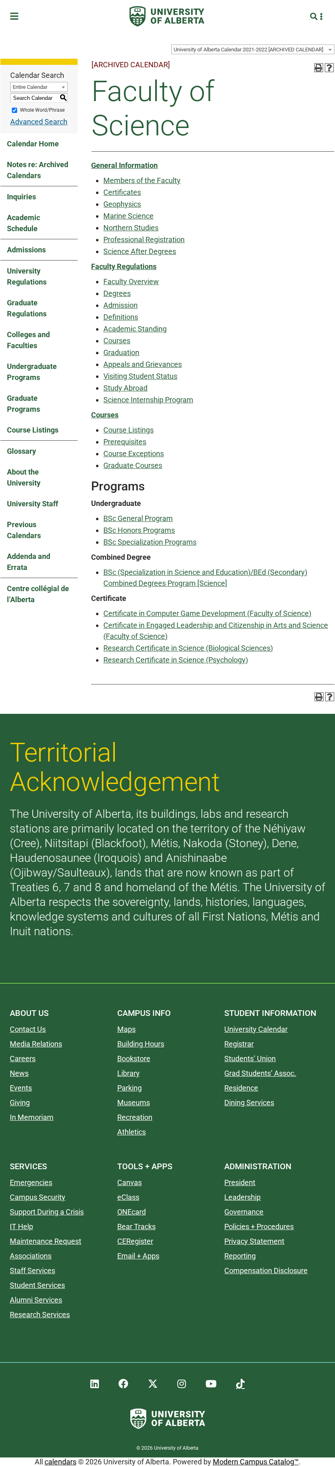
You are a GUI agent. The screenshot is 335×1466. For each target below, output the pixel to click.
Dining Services (249, 1102)
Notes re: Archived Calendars (37, 170)
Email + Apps (138, 1256)
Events (21, 1088)
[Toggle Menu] (17, 16)
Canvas (129, 1182)
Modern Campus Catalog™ (256, 1461)
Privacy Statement (254, 1241)
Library (128, 1073)
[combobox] (253, 49)
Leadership (242, 1197)
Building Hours (140, 1044)
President (239, 1182)
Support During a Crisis (47, 1212)
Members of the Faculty (142, 180)
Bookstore (133, 1058)
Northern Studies (131, 227)
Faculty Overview (131, 281)
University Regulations (27, 276)
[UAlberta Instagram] (181, 1384)
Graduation (121, 352)
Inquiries (21, 196)
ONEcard (131, 1212)
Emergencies (31, 1182)
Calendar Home (33, 143)
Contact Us (28, 1029)
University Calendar (256, 1029)
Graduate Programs (23, 403)
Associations (30, 1256)
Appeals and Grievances (142, 364)
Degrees (117, 293)
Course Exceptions (133, 453)
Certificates (122, 192)
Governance (244, 1212)
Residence (241, 1088)
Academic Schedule (23, 223)
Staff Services (32, 1270)
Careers (23, 1058)
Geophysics (122, 204)
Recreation (134, 1117)
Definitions (120, 317)
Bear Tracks (136, 1226)
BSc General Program (138, 518)
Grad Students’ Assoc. (260, 1073)
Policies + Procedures (259, 1226)
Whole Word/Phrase (42, 110)
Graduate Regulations (27, 308)
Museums (133, 1102)
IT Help (21, 1226)
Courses (116, 340)
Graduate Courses (132, 465)
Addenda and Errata (28, 562)
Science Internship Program (148, 399)
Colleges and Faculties (28, 340)
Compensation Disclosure (266, 1270)
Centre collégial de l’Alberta (38, 594)
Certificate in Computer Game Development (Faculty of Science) (207, 613)
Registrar (239, 1044)
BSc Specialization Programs (150, 542)
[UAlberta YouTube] (211, 1384)
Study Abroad (125, 388)
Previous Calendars (24, 530)
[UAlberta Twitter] (153, 1384)
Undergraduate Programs (32, 372)
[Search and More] (315, 16)
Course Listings (32, 430)
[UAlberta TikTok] (240, 1384)
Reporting (240, 1256)
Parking (129, 1088)
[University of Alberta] (167, 16)
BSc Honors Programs (139, 530)
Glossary (21, 451)
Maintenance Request (45, 1241)
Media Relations (36, 1044)
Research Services (40, 1314)
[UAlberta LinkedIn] (94, 1384)
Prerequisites (124, 441)
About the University (23, 477)
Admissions (26, 249)
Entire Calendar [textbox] (30, 87)
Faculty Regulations (123, 266)
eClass (128, 1197)
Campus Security (37, 1197)
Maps (126, 1029)
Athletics (131, 1132)
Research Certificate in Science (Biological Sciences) (188, 648)
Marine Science (128, 216)
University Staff (32, 503)
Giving (20, 1102)
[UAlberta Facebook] (123, 1384)
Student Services (37, 1285)
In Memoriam (32, 1117)
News (19, 1073)
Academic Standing (135, 329)
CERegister (135, 1241)
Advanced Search (38, 121)
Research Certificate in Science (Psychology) (175, 660)
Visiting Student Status (140, 376)
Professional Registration (144, 239)
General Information (124, 165)
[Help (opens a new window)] (329, 67)
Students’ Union (250, 1058)
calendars (60, 1461)
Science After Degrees (139, 251)
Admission (120, 305)
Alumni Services (36, 1300)
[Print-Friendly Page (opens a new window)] (318, 67)
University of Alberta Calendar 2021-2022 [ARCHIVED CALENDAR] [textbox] (248, 49)
